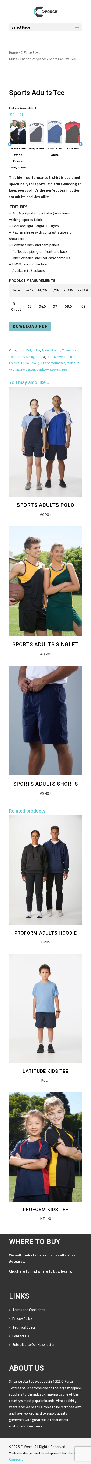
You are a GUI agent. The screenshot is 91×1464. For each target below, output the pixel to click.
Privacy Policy (22, 1318)
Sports (55, 369)
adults (71, 357)
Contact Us (20, 1336)
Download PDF (30, 326)
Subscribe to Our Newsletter (33, 1344)
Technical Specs (23, 1327)
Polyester (39, 59)
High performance (52, 363)
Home (13, 52)
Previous (9, 75)
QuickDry (42, 369)
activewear (57, 357)
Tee (64, 369)
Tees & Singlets (29, 357)
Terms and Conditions (28, 1309)
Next (80, 75)
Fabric (24, 59)
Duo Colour (30, 363)
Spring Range (51, 350)
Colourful (15, 363)
